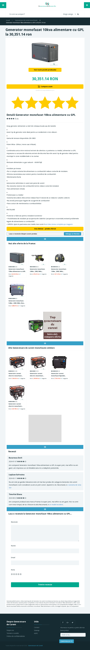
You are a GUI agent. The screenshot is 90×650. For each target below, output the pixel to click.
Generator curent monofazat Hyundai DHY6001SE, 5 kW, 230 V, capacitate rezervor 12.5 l (59, 375)
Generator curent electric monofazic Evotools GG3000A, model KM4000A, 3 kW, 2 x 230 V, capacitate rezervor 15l (38, 375)
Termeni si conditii (13, 633)
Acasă (8, 20)
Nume (13, 546)
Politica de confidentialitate (16, 636)
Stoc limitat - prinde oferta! (45, 229)
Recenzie (14, 522)
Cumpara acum (46, 86)
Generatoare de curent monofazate (26, 20)
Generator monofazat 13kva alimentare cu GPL (17, 270)
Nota (13, 570)
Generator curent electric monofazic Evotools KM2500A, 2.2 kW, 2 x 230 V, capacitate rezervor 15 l (17, 375)
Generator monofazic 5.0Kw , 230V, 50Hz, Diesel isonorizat (17, 302)
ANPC (36, 633)
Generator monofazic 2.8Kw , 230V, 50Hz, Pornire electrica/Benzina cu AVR (37, 270)
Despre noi (10, 630)
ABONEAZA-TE (67, 641)
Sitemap (36, 630)
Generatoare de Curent (35, 645)
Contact (36, 627)
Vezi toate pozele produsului (45, 70)
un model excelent (56, 505)
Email (13, 558)
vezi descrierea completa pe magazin (59, 224)
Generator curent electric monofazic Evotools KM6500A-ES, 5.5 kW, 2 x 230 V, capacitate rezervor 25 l (17, 405)
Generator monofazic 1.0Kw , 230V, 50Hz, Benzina (58, 270)
